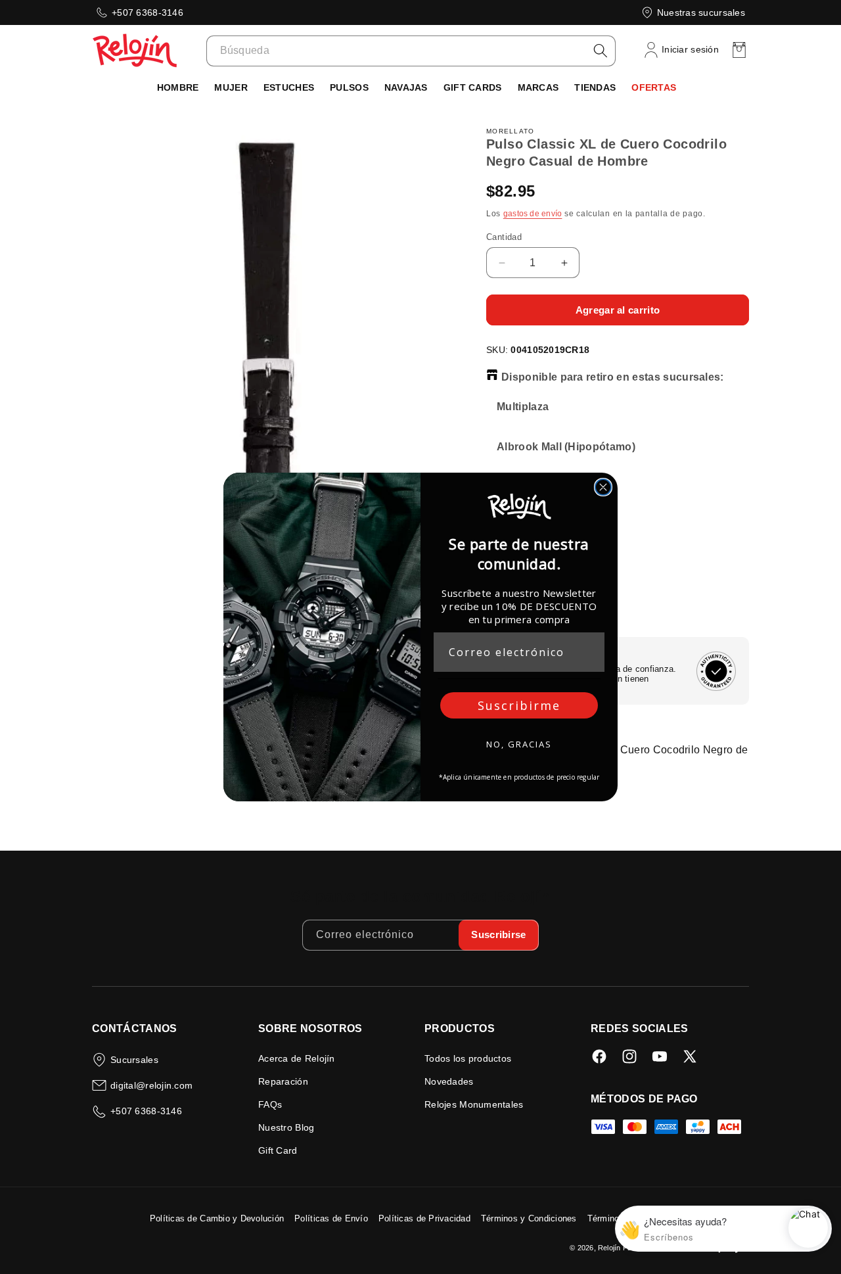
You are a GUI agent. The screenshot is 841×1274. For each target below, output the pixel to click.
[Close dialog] (603, 487)
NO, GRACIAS (519, 744)
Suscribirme (519, 705)
